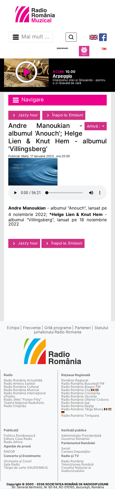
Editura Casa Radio (18, 439)
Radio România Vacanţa (79, 396)
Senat (65, 448)
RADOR (9, 451)
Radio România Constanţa (80, 393)
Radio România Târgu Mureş (82, 409)
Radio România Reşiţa (77, 406)
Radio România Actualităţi (23, 380)
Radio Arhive (13, 442)
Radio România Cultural (21, 387)
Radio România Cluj (75, 390)
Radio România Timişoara (80, 415)
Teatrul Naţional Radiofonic (24, 403)
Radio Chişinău (15, 406)
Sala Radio (12, 464)
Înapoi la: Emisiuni (67, 115)
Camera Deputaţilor (75, 451)
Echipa (13, 327)
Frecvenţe (32, 327)
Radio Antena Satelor (19, 383)
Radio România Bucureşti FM (82, 383)
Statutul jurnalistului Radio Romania (71, 329)
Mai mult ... (35, 37)
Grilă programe (57, 327)
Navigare (32, 99)
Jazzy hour (27, 115)
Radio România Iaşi (75, 403)
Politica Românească (19, 435)
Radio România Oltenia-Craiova (85, 399)
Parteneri (83, 327)
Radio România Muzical (21, 390)
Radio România (72, 461)
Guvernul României (75, 439)
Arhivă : (94, 126)
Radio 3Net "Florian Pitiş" (22, 399)
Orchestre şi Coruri (18, 461)
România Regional (74, 380)
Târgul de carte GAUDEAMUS (26, 468)
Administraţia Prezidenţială (81, 435)
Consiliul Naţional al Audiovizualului (76, 469)
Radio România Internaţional (25, 393)
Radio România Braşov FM (81, 387)
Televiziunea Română (77, 464)
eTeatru (9, 396)
